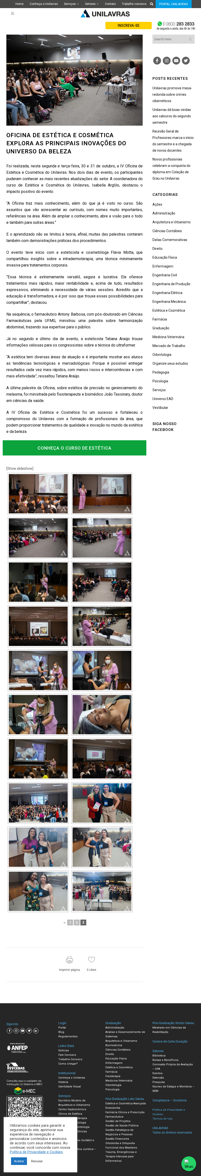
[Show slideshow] (19, 468)
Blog (61, 1032)
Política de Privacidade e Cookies (36, 1152)
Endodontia (112, 1107)
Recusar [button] (37, 1161)
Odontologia (161, 355)
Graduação (160, 328)
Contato (110, 4)
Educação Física (164, 257)
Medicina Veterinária (168, 337)
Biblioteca (158, 1055)
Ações (157, 204)
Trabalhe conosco (134, 4)
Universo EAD (162, 399)
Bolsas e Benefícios (165, 1060)
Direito (157, 249)
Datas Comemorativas (169, 240)
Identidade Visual (69, 1086)
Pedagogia (160, 372)
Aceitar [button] (19, 1161)
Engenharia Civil (164, 275)
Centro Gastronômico (72, 1109)
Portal (62, 1027)
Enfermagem (162, 266)
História (63, 1082)
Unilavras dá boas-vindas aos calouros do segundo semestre (171, 116)
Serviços (70, 4)
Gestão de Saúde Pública (121, 1125)
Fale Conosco (67, 1054)
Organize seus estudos (170, 363)
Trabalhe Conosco (70, 1059)
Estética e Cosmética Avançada (125, 1103)
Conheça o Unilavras (44, 4)
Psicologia (160, 381)
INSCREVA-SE (128, 25)
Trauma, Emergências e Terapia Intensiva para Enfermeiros (121, 1156)
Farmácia (159, 319)
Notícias (63, 1050)
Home (19, 4)
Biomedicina (113, 1045)
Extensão (158, 1077)
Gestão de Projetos (117, 1121)
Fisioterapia (112, 1076)
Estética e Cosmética (168, 310)
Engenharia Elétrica (167, 293)
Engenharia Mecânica (169, 302)
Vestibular (160, 408)
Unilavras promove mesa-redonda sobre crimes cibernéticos (172, 94)
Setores (90, 4)
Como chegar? (68, 1063)
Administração (163, 213)
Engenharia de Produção (171, 284)
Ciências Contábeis (167, 231)
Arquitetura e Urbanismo (171, 222)
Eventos (157, 1073)
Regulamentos (67, 1036)
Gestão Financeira (117, 1138)
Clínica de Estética (70, 1113)
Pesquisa (158, 1082)
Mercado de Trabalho (168, 346)
